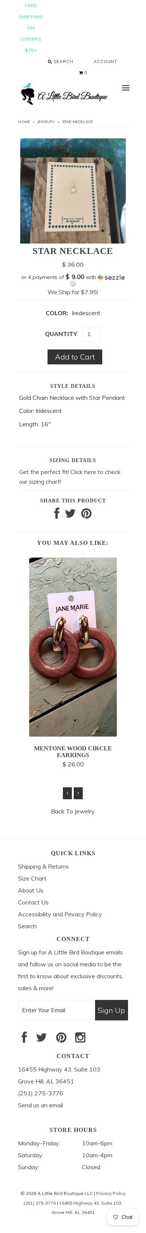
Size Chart (32, 878)
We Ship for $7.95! (73, 292)
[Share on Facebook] (57, 515)
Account (105, 61)
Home (24, 121)
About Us (30, 890)
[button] (73, 280)
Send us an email (40, 1105)
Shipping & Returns (43, 866)
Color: (57, 313)
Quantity (61, 334)
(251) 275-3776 (40, 1203)
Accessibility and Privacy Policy (60, 914)
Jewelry (46, 121)
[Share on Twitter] (70, 515)
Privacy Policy (110, 1193)
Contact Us (33, 902)
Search (62, 61)
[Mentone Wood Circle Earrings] (73, 734)
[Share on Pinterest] (86, 515)
